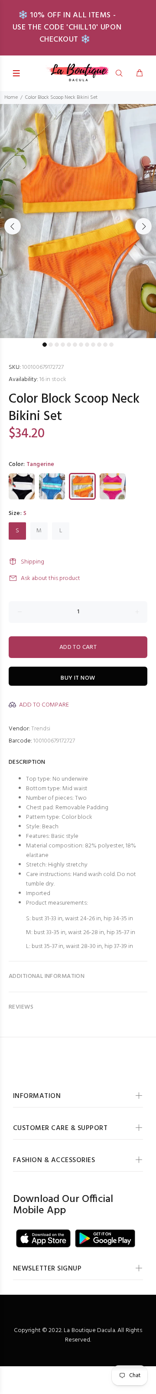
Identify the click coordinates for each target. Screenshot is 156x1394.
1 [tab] (44, 344)
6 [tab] (75, 344)
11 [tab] (105, 344)
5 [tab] (69, 344)
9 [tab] (93, 344)
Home (11, 97)
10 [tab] (99, 344)
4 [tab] (63, 344)
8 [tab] (87, 344)
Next (143, 226)
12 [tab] (111, 344)
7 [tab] (81, 344)
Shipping (32, 562)
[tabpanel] (78, 221)
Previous (12, 226)
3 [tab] (57, 344)
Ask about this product (50, 578)
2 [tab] (51, 344)
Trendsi (40, 729)
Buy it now (78, 678)
